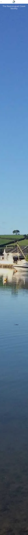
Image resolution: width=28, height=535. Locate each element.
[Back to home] (14, 2)
